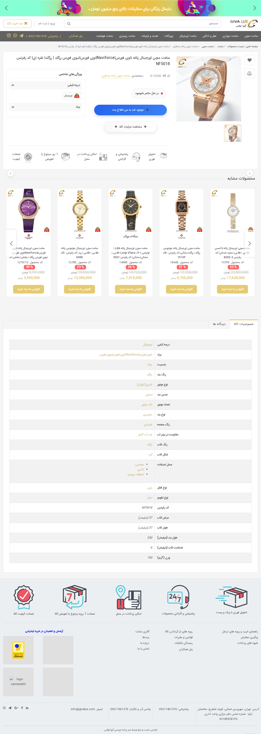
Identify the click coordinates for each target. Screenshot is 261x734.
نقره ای (148, 424)
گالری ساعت (142, 631)
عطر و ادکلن (210, 36)
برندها (146, 637)
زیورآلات (168, 36)
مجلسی (139, 464)
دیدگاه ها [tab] (219, 324)
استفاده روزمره (136, 474)
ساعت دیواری (230, 36)
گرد (150, 454)
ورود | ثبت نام (47, 23)
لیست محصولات (235, 46)
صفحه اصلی (252, 46)
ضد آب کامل (145, 434)
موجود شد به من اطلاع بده (128, 110)
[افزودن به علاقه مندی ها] (249, 60)
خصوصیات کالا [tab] (244, 324)
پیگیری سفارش (249, 637)
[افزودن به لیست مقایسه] (249, 73)
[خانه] (241, 23)
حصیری (147, 414)
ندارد (149, 497)
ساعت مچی (251, 36)
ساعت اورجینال (188, 36)
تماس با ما (143, 648)
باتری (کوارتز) (144, 384)
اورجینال (147, 344)
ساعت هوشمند (104, 36)
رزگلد (149, 374)
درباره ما (144, 643)
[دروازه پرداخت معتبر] (18, 650)
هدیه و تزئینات (149, 36)
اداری (140, 469)
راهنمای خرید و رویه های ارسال (240, 631)
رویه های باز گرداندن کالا (179, 631)
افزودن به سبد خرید (232, 289)
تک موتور (147, 404)
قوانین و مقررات (183, 637)
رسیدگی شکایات (184, 643)
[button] (255, 8)
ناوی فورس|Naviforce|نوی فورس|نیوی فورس (126, 354)
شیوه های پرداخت (247, 643)
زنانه (149, 364)
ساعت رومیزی (127, 36)
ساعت (220, 46)
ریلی (149, 487)
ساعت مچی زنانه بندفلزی (116, 75)
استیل (149, 394)
